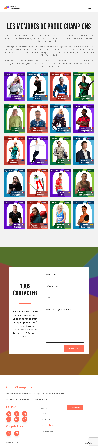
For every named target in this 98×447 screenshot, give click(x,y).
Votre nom (51, 274)
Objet (48, 297)
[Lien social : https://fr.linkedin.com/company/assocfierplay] (10, 419)
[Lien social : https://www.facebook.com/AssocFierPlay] (18, 414)
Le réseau (45, 419)
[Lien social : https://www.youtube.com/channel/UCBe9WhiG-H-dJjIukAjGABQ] (18, 419)
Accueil (44, 408)
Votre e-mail (52, 286)
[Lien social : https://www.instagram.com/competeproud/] (18, 433)
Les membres (47, 425)
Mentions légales (48, 431)
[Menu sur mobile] (89, 7)
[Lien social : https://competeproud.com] (10, 433)
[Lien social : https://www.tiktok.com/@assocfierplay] (26, 419)
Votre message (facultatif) (59, 309)
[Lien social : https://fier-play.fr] (10, 414)
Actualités (45, 413)
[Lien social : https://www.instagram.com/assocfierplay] (26, 414)
